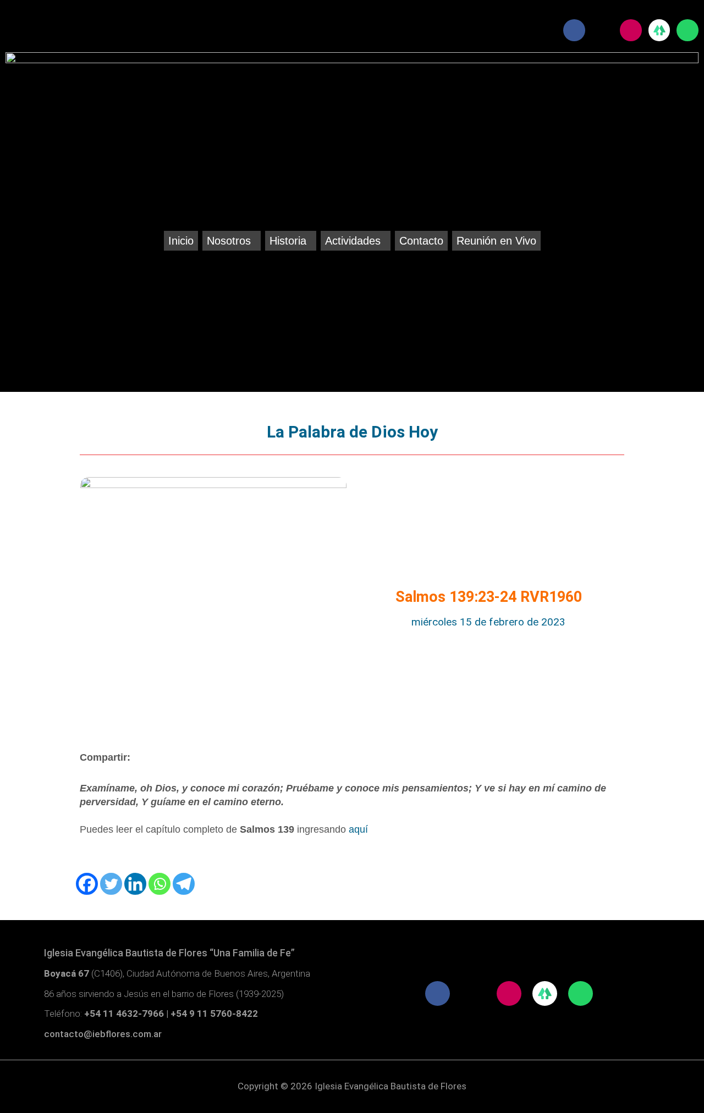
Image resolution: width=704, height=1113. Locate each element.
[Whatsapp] (159, 884)
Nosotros (229, 241)
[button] (231, 241)
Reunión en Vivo (496, 241)
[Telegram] (184, 884)
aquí (358, 829)
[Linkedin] (135, 884)
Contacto (421, 241)
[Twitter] (111, 884)
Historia (288, 241)
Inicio (181, 241)
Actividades (353, 241)
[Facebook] (87, 884)
